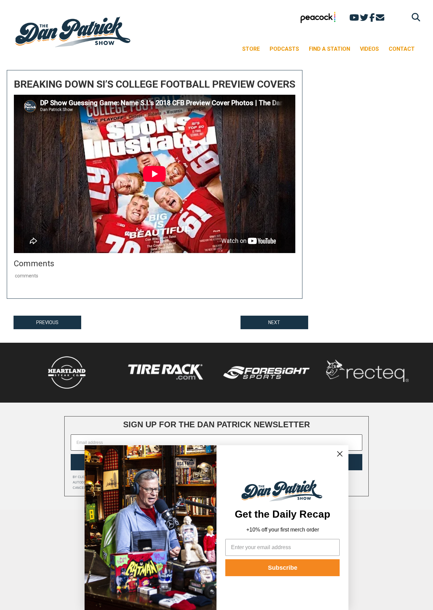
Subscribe (282, 567)
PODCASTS (284, 49)
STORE (251, 49)
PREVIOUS (47, 322)
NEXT (274, 322)
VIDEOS (369, 49)
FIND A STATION (329, 49)
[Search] (414, 17)
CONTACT (402, 49)
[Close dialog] (340, 454)
